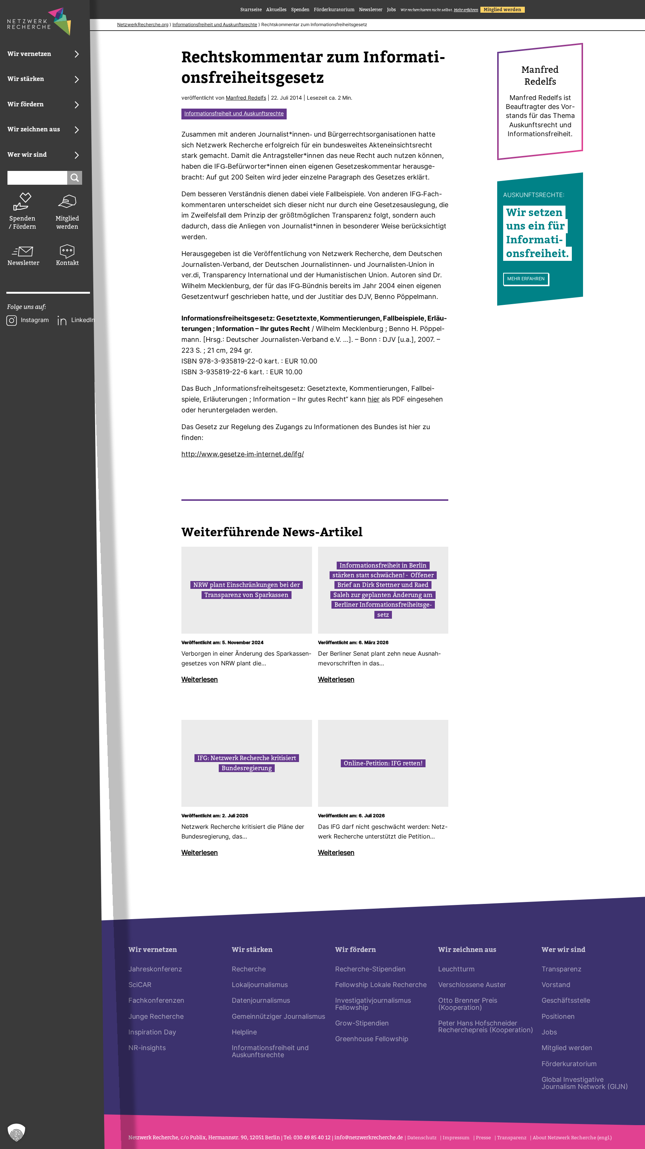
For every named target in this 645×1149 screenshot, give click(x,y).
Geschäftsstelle (566, 1001)
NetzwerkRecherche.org (142, 25)
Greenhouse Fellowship (371, 1039)
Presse (483, 1137)
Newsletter (22, 263)
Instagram (35, 321)
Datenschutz (421, 1137)
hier (374, 399)
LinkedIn (83, 321)
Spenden (300, 10)
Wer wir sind (563, 950)
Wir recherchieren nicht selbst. (439, 9)
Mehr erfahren (526, 279)
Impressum (456, 1137)
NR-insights (147, 1048)
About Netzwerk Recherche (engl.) (572, 1137)
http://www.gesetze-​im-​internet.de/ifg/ (242, 454)
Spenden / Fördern (22, 223)
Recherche (249, 969)
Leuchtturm (456, 969)
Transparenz (562, 969)
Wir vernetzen (152, 950)
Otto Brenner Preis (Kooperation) (467, 1004)
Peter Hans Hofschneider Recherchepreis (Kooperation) (485, 1027)
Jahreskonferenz (155, 969)
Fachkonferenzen (156, 1001)
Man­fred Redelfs (246, 98)
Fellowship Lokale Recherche (381, 985)
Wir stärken (252, 950)
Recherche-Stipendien (370, 969)
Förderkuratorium (334, 10)
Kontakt (67, 263)
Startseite (251, 10)
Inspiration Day (152, 1032)
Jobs (391, 10)
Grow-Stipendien (362, 1023)
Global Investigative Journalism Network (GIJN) (585, 1083)
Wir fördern (355, 950)
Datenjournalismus (261, 1001)
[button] (16, 1132)
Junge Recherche (156, 1017)
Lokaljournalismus (260, 985)
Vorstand (556, 985)
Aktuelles (276, 10)
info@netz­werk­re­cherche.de (368, 1137)
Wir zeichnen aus (467, 950)
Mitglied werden (67, 223)
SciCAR (140, 985)
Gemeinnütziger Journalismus (278, 1017)
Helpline (244, 1032)
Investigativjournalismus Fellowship (373, 1004)
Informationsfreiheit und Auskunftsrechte (214, 25)
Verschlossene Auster (472, 985)
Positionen (558, 1017)
